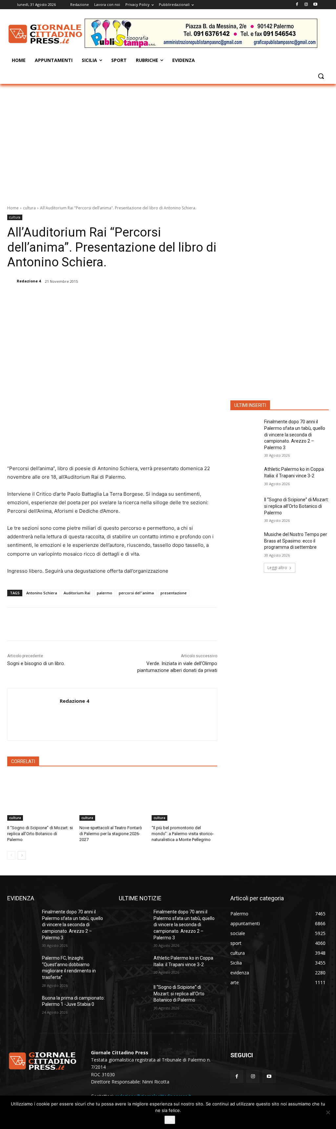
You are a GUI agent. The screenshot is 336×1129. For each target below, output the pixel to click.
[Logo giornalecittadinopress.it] (45, 34)
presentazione (173, 592)
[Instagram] (306, 5)
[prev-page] (11, 855)
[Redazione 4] (11, 281)
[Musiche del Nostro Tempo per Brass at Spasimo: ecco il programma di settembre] (245, 541)
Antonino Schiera (41, 592)
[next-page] (22, 855)
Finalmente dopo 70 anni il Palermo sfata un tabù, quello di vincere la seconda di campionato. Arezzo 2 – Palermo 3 (294, 434)
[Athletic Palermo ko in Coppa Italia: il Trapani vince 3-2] (245, 476)
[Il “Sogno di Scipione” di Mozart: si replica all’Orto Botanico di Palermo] (40, 798)
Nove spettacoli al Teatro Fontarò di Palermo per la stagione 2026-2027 (110, 833)
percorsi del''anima (136, 592)
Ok (170, 1119)
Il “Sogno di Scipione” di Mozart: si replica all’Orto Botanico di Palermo (40, 833)
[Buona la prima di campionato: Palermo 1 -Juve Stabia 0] (22, 1005)
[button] (321, 76)
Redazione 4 (29, 280)
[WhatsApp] (106, 298)
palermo (104, 592)
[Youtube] (315, 5)
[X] (76, 298)
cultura (29, 208)
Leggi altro (277, 567)
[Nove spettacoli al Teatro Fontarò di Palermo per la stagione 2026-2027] (112, 798)
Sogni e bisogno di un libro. (36, 663)
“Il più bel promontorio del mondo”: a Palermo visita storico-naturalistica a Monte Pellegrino (183, 833)
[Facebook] (297, 5)
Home (13, 208)
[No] (328, 1112)
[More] (122, 298)
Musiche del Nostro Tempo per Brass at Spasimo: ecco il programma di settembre (295, 541)
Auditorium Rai (77, 592)
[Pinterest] (91, 298)
